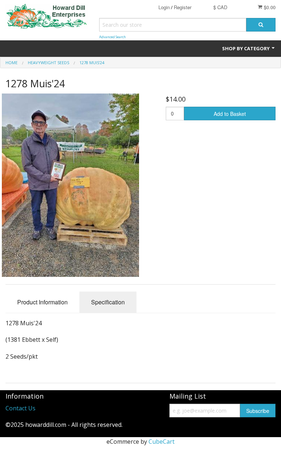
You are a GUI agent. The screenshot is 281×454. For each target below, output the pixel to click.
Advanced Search (112, 36)
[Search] (261, 25)
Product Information (42, 302)
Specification (108, 302)
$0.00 (269, 7)
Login (164, 7)
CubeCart (162, 441)
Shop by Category (246, 48)
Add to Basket (230, 113)
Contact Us (20, 408)
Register (182, 7)
